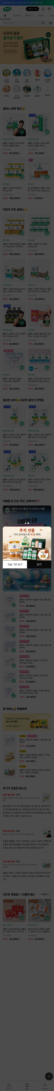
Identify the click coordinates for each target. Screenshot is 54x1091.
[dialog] (27, 545)
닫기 (39, 564)
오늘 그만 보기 (15, 564)
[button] (25, 523)
